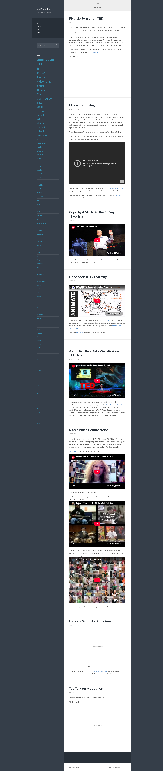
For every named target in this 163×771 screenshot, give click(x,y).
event (38, 359)
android (38, 366)
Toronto (41, 115)
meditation (39, 400)
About (39, 24)
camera (39, 193)
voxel (38, 348)
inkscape (38, 431)
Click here (72, 451)
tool (38, 292)
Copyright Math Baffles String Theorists (91, 214)
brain (39, 181)
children (38, 415)
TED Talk (40, 174)
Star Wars (39, 397)
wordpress (39, 351)
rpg (37, 393)
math (38, 289)
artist (39, 256)
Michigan (39, 370)
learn (38, 238)
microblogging (41, 281)
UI (38, 139)
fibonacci (38, 355)
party (38, 381)
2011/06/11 (72, 359)
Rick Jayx (79, 333)
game (39, 249)
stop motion (40, 314)
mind (38, 374)
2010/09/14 (72, 625)
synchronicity (42, 189)
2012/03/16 (72, 220)
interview (39, 438)
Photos (39, 29)
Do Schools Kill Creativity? (88, 277)
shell (38, 303)
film (39, 68)
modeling (39, 318)
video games (40, 344)
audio (38, 385)
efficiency (39, 300)
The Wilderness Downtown (115, 405)
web (38, 219)
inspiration (42, 143)
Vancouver (42, 123)
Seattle (39, 215)
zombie (40, 185)
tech (38, 212)
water (38, 404)
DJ (37, 336)
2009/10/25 (72, 692)
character (39, 296)
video (40, 106)
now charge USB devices (115, 188)
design (39, 260)
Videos (39, 32)
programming (41, 223)
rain (38, 389)
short (39, 200)
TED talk (109, 320)
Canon (39, 208)
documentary (41, 196)
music (41, 73)
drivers (38, 412)
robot (38, 329)
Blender (42, 90)
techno (38, 362)
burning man (43, 135)
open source (44, 98)
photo (39, 166)
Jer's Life (43, 8)
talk (38, 204)
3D (39, 64)
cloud (38, 408)
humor (40, 158)
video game (44, 81)
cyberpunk (40, 263)
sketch (39, 278)
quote (39, 170)
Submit (56, 45)
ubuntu (40, 151)
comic (38, 322)
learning (39, 245)
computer (40, 252)
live (37, 427)
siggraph (40, 234)
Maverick (96, 52)
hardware (41, 154)
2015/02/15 (72, 22)
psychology (39, 419)
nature (39, 271)
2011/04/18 (72, 433)
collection (41, 131)
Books (39, 27)
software (42, 110)
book (39, 177)
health (40, 147)
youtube (39, 285)
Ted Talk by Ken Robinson (98, 671)
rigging (39, 241)
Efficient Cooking (82, 105)
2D (39, 94)
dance (41, 85)
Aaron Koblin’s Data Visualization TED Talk (94, 353)
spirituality (39, 340)
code (38, 307)
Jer (79, 22)
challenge (40, 230)
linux (40, 102)
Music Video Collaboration (89, 430)
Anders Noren (116, 767)
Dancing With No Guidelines (90, 621)
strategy (38, 423)
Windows (39, 333)
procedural (39, 311)
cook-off (41, 127)
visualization (40, 274)
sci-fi (38, 267)
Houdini (42, 77)
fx (38, 162)
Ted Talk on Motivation (86, 688)
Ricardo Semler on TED (86, 18)
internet (38, 434)
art (38, 119)
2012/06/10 (72, 109)
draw (38, 227)
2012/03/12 (72, 281)
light (38, 378)
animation (45, 59)
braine (38, 325)
